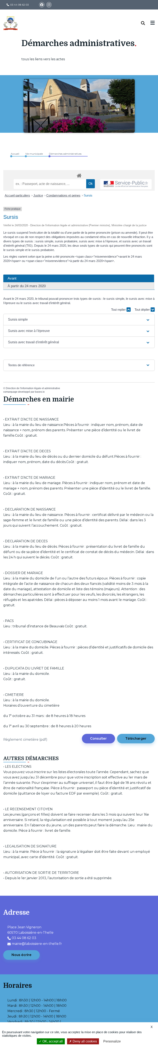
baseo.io (40, 391)
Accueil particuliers (17, 195)
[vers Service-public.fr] (126, 184)
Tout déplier (143, 309)
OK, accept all (52, 1041)
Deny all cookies (84, 1041)
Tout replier (119, 309)
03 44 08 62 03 (19, 4)
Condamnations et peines (63, 195)
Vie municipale (34, 153)
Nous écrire (21, 955)
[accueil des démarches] (79, 175)
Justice (38, 195)
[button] (79, 319)
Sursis (88, 195)
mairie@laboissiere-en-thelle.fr (37, 944)
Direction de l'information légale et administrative (33, 388)
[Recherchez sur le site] (145, 23)
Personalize (112, 1041)
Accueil (15, 153)
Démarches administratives (65, 153)
